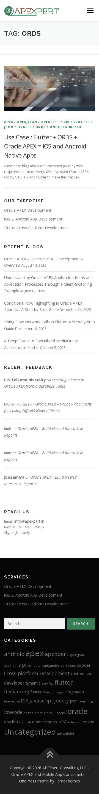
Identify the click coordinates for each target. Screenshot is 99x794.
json (8, 127)
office (39, 713)
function (37, 691)
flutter (82, 122)
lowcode (13, 712)
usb (59, 733)
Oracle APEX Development (27, 210)
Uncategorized (65, 127)
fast (51, 683)
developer (14, 683)
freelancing (16, 691)
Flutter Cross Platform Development (36, 227)
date (89, 674)
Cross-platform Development (37, 673)
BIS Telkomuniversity (25, 379)
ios (24, 700)
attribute (34, 666)
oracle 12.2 (14, 721)
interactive (12, 701)
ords (40, 127)
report (37, 721)
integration (74, 691)
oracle (24, 127)
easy (45, 683)
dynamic (33, 683)
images (59, 692)
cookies (84, 665)
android (14, 654)
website (68, 733)
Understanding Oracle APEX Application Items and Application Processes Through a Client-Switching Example (48, 284)
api (67, 122)
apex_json (27, 122)
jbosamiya (14, 477)
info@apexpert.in (29, 521)
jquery (61, 700)
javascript (41, 700)
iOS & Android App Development (33, 219)
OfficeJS (49, 713)
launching (86, 701)
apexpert (50, 122)
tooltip (88, 721)
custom (77, 673)
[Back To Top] (49, 755)
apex (8, 122)
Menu (89, 10)
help (49, 692)
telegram (74, 722)
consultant (68, 666)
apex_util (10, 666)
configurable (51, 666)
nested (29, 713)
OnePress (27, 781)
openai (61, 713)
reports (50, 721)
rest (62, 721)
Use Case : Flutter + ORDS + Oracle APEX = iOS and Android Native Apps (45, 146)
